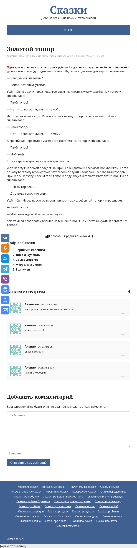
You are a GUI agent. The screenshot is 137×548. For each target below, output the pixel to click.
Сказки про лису (112, 516)
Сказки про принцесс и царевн (72, 501)
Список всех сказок (68, 526)
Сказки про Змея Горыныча (33, 501)
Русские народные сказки (63, 55)
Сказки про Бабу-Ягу (26, 496)
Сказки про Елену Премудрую (105, 496)
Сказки (68, 9)
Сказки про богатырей (57, 516)
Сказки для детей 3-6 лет (91, 55)
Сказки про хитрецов (31, 511)
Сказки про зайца (30, 521)
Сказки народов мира (113, 491)
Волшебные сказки (53, 486)
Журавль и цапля (29, 264)
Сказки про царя (58, 511)
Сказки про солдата (27, 516)
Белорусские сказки (84, 491)
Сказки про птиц (85, 506)
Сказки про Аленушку (108, 501)
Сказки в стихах (109, 486)
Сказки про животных (58, 506)
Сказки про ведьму (86, 516)
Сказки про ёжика (81, 521)
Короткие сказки (15, 55)
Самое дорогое (27, 260)
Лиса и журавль (28, 255)
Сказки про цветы (83, 511)
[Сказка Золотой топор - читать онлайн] (5, 300)
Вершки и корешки (30, 250)
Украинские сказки (56, 491)
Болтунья (23, 269)
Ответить (124, 313)
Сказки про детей (107, 521)
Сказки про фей (109, 506)
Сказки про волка (55, 521)
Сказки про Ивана (29, 506)
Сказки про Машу (108, 511)
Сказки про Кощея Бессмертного (63, 496)
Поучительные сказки (37, 55)
